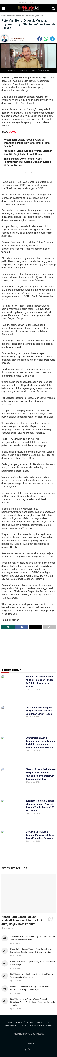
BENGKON (11, 16)
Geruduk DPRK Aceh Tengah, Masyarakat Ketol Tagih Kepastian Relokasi (40, 835)
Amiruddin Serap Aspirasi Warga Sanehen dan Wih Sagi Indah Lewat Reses (28, 152)
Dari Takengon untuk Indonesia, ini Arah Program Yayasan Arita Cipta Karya (32, 975)
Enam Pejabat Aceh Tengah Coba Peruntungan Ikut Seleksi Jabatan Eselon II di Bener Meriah (28, 162)
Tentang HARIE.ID (15, 1022)
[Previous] (26, 172)
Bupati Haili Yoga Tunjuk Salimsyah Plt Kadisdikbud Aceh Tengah (32, 963)
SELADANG (30, 16)
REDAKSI (30, 1022)
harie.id (31, 1043)
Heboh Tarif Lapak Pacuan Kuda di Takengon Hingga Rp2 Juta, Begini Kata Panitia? (27, 143)
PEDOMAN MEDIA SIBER (40, 1025)
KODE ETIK (42, 1022)
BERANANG (20, 16)
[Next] (31, 172)
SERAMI (39, 16)
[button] (40, 38)
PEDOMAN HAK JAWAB (15, 1025)
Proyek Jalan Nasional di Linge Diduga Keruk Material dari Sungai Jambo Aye (30, 988)
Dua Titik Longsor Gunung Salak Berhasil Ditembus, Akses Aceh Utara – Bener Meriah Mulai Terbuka (32, 1002)
